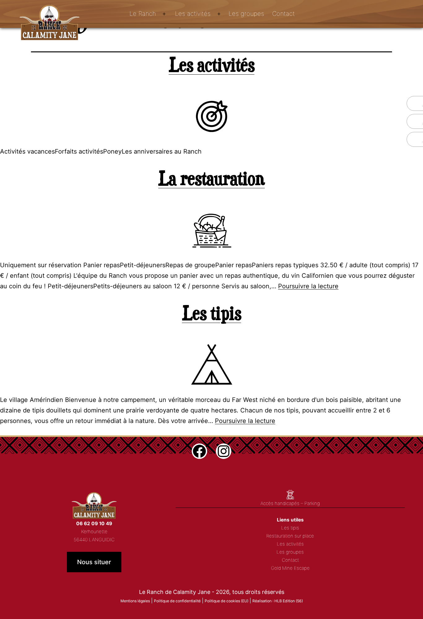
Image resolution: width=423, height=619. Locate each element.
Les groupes (246, 13)
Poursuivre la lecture (308, 286)
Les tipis (211, 312)
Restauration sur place (290, 536)
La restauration (211, 178)
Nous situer (94, 562)
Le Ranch (142, 13)
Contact (283, 13)
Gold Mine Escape (290, 568)
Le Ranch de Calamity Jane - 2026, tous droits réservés (211, 592)
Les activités (193, 13)
